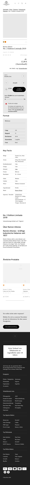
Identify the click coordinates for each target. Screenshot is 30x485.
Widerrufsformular (7, 400)
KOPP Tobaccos (7, 444)
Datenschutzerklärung (8, 403)
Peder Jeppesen (18, 456)
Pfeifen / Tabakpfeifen (8, 379)
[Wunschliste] (18, 3)
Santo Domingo (6, 422)
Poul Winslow (6, 454)
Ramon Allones (18, 190)
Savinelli (5, 459)
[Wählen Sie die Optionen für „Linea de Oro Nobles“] (5, 281)
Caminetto (5, 456)
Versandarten (18, 403)
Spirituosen (17, 379)
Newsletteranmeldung (11, 327)
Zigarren (15, 9)
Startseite (5, 9)
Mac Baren (17, 439)
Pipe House (17, 437)
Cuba (16, 169)
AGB (16, 396)
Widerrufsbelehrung (19, 398)
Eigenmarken (6, 384)
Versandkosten (23, 68)
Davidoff (17, 420)
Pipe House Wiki (7, 405)
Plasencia (17, 424)
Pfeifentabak (6, 381)
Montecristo (6, 420)
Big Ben (5, 461)
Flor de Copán (6, 427)
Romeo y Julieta (19, 427)
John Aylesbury (6, 437)
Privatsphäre (18, 407)
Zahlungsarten (6, 407)
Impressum (5, 410)
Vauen (4, 439)
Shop (10, 9)
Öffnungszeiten (6, 396)
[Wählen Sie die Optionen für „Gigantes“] (25, 281)
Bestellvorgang (18, 400)
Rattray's (5, 441)
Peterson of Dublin (19, 444)
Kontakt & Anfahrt (7, 398)
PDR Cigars (6, 424)
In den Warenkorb (19, 89)
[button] (6, 89)
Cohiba (16, 422)
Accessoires (5, 386)
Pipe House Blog (19, 405)
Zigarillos (17, 384)
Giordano (17, 461)
